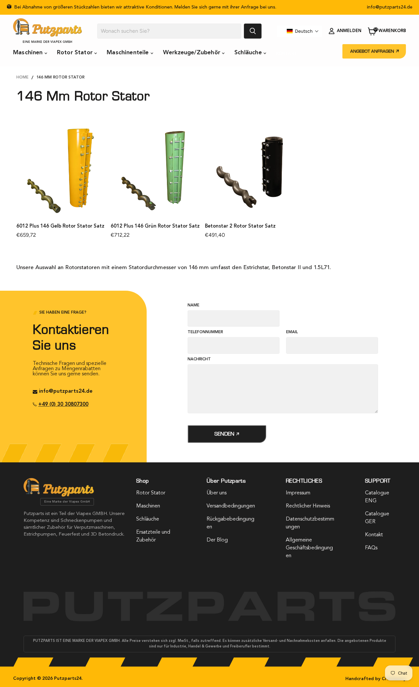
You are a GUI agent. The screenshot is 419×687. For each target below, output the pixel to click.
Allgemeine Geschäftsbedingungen (309, 548)
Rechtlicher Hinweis (308, 506)
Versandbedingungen (231, 506)
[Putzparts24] (59, 495)
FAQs (371, 548)
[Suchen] (253, 31)
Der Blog (217, 540)
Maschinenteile (129, 53)
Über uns (217, 493)
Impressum (298, 493)
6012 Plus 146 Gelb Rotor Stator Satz (60, 226)
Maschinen (29, 53)
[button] (302, 31)
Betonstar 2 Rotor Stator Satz (240, 226)
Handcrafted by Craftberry (375, 679)
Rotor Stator (75, 53)
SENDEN (225, 434)
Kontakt (286, 53)
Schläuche (249, 53)
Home (22, 77)
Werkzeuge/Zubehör (192, 53)
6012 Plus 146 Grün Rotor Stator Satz (155, 226)
